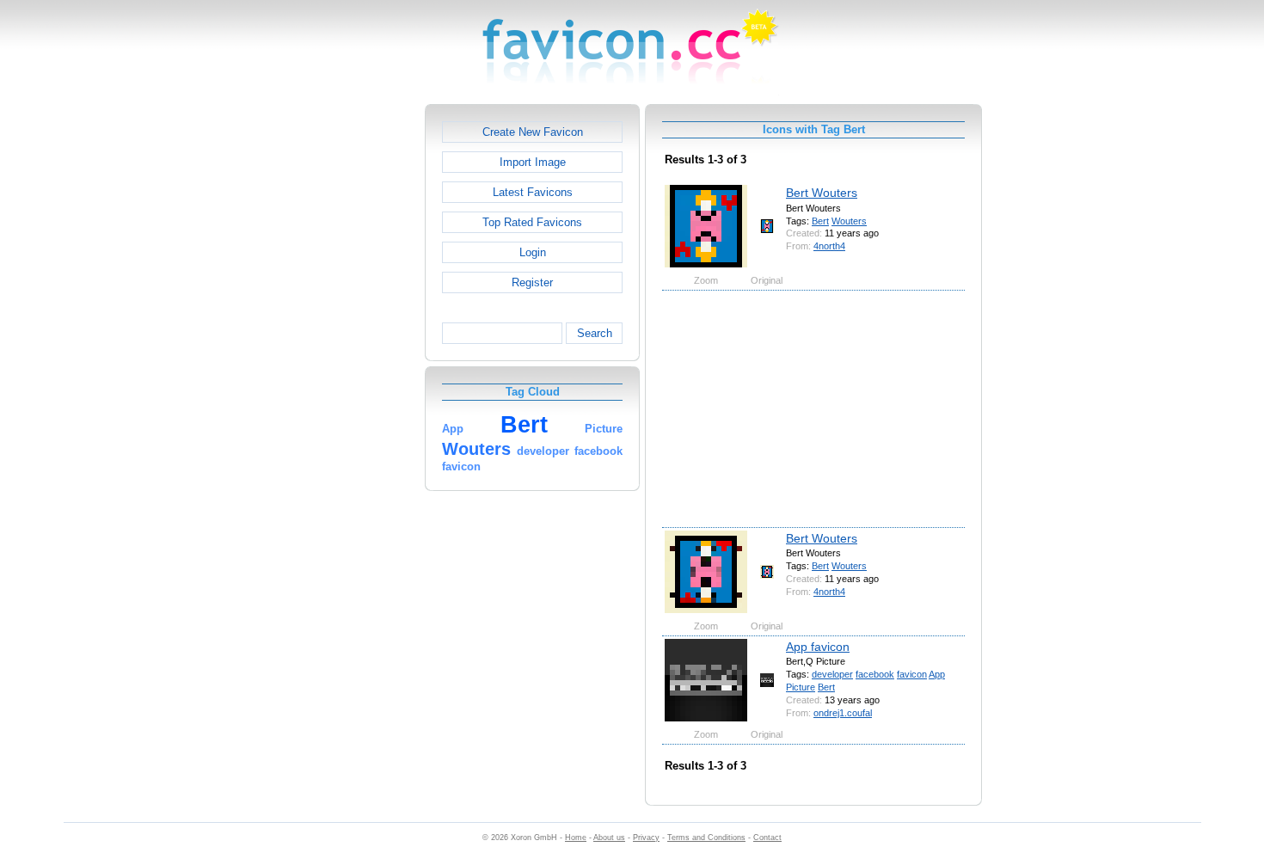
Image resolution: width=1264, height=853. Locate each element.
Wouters (849, 221)
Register (532, 282)
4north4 (829, 246)
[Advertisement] (351, 362)
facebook (875, 674)
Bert (820, 221)
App (937, 674)
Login (532, 252)
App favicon (818, 647)
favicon (912, 674)
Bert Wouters (821, 192)
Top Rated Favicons (532, 222)
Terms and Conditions (706, 837)
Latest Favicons (533, 192)
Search (594, 333)
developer (832, 674)
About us (609, 837)
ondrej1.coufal (842, 713)
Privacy (646, 837)
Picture (800, 687)
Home (575, 837)
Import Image (533, 162)
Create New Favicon (532, 132)
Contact (767, 837)
